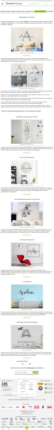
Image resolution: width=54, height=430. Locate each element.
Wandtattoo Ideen (20, 11)
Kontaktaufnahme (23, 384)
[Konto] (3, 428)
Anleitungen (13, 11)
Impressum (23, 391)
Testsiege (31, 386)
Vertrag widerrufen (31, 389)
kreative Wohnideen (29, 11)
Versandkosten (23, 388)
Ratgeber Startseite (4, 11)
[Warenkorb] (51, 428)
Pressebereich (31, 384)
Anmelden (9, 395)
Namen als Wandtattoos (40, 11)
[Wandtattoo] (14, 3)
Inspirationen (50, 388)
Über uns (31, 382)
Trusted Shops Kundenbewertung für (18, 399)
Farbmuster (23, 386)
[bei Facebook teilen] (27, 364)
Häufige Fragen (23, 382)
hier (13, 190)
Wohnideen (50, 392)
